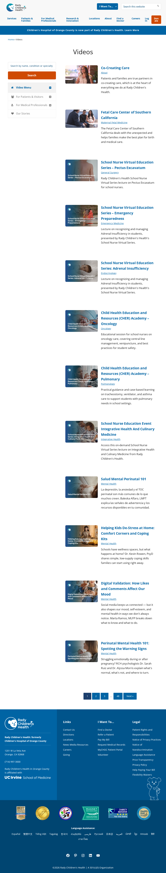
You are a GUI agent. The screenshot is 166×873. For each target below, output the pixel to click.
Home (11, 39)
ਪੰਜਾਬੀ (128, 833)
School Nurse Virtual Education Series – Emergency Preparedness (127, 213)
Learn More (132, 30)
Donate (156, 19)
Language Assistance (143, 754)
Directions (68, 734)
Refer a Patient (106, 734)
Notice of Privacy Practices (146, 739)
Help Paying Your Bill (143, 769)
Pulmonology (108, 383)
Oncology (106, 328)
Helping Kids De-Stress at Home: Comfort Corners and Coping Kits (127, 533)
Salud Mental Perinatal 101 (123, 479)
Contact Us (69, 729)
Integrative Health (110, 439)
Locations (94, 18)
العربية (119, 833)
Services (11, 18)
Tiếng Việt (41, 833)
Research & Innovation (72, 19)
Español (16, 833)
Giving (66, 754)
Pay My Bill (103, 739)
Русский (98, 833)
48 (118, 696)
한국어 (64, 833)
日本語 (109, 833)
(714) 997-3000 (12, 761)
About (108, 18)
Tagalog (53, 833)
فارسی (87, 833)
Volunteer (103, 754)
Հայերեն (76, 833)
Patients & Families (27, 19)
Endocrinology (108, 273)
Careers (136, 18)
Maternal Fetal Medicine (114, 122)
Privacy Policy (139, 764)
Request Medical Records (111, 744)
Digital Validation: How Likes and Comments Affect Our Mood (125, 589)
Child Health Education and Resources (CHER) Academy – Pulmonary (125, 373)
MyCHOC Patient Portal (110, 749)
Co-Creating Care (115, 68)
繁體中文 (27, 833)
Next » (130, 696)
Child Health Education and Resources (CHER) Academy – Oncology (125, 318)
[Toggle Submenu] (50, 88)
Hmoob (144, 833)
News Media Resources (75, 744)
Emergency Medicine (112, 223)
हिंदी (152, 833)
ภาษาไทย (83, 839)
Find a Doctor (120, 19)
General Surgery (110, 172)
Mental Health (108, 483)
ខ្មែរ (135, 833)
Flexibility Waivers (142, 774)
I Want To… (106, 6)
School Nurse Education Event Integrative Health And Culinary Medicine (127, 429)
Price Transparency (142, 759)
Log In (147, 19)
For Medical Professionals (48, 19)
